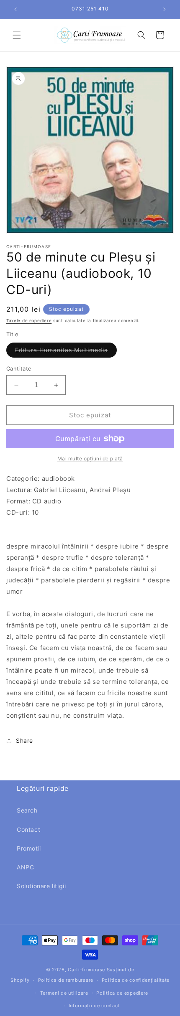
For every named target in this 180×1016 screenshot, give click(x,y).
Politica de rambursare (65, 980)
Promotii (29, 848)
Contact (28, 829)
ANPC (25, 867)
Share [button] (24, 740)
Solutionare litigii (41, 885)
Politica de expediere (122, 993)
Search (27, 810)
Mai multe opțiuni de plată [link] (90, 458)
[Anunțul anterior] (15, 9)
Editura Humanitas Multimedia (66, 352)
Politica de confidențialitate (136, 980)
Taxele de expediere (28, 320)
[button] (17, 35)
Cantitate (19, 368)
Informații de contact (94, 1005)
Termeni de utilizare (64, 993)
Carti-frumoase (86, 970)
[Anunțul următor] (164, 9)
